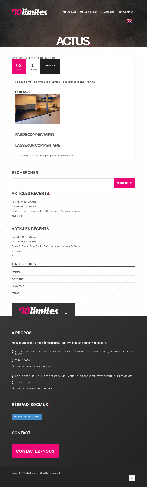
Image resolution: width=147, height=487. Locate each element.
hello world (17, 215)
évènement (17, 279)
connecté (40, 155)
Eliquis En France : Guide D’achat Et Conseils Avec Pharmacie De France (46, 211)
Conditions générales (51, 473)
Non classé (18, 286)
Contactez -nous (35, 451)
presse (15, 293)
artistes (16, 272)
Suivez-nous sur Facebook (26, 416)
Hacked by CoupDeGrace (24, 201)
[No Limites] (34, 11)
